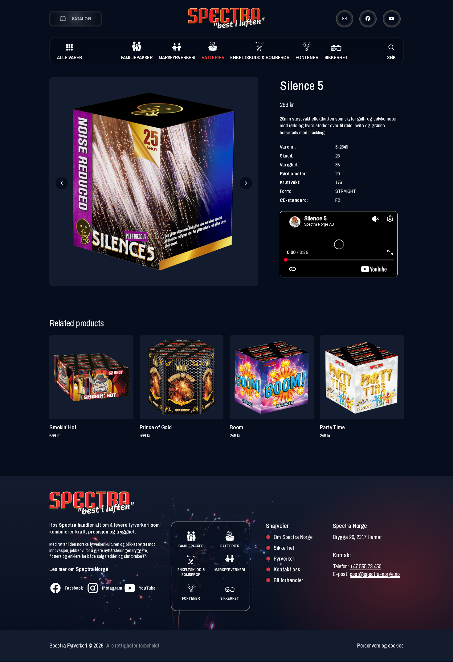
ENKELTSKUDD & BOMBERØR (191, 572)
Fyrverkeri (285, 558)
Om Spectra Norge (293, 537)
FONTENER (191, 598)
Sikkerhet (284, 548)
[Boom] (272, 377)
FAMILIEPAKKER (191, 546)
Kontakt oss (287, 569)
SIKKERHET (229, 598)
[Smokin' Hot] (91, 377)
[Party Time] (362, 377)
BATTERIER (229, 546)
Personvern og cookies (380, 645)
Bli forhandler (288, 580)
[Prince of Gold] (182, 377)
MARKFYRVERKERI (229, 569)
